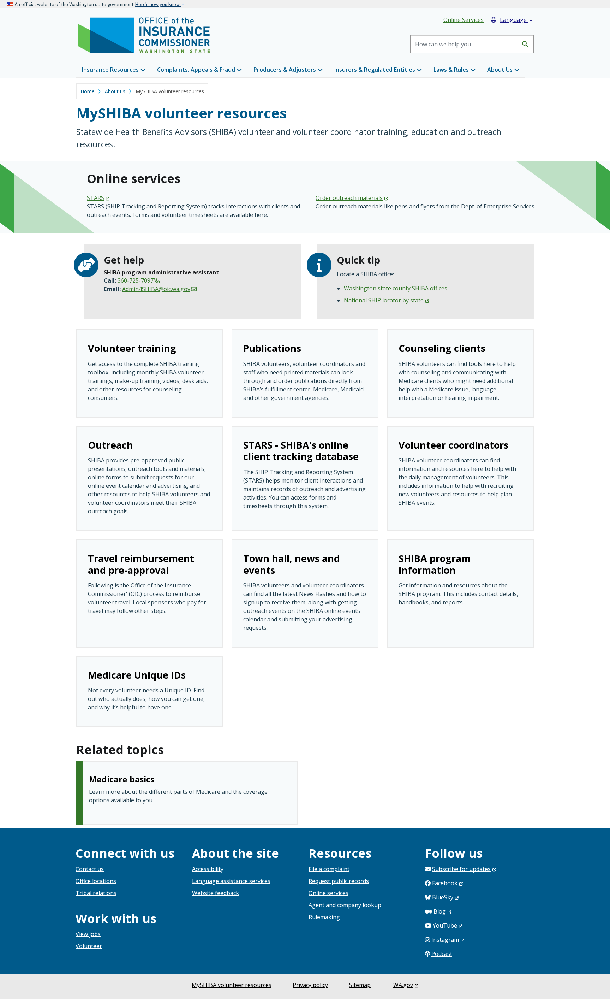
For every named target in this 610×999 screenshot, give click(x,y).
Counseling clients (442, 348)
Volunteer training (132, 348)
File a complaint (329, 869)
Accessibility (207, 869)
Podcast (441, 954)
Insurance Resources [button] (111, 69)
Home (87, 91)
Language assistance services (231, 881)
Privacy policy (310, 985)
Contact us (90, 869)
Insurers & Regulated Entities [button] (375, 69)
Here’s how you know (158, 4)
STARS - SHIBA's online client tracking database (301, 450)
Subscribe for (461, 869)
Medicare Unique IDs (137, 674)
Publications (272, 348)
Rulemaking (324, 917)
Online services (328, 893)
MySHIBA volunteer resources (231, 985)
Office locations (96, 881)
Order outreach (349, 198)
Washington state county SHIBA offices (395, 288)
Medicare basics (121, 779)
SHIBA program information (435, 564)
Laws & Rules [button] (451, 69)
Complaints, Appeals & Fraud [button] (197, 69)
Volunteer (89, 946)
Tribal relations (96, 893)
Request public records (339, 881)
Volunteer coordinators (453, 444)
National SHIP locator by (384, 300)
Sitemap (360, 985)
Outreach (110, 444)
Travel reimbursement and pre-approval (141, 564)
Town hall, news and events (291, 564)
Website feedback (215, 893)
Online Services (463, 20)
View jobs (88, 934)
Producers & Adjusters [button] (285, 69)
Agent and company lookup (345, 905)
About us (115, 91)
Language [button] (517, 20)
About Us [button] (500, 69)
